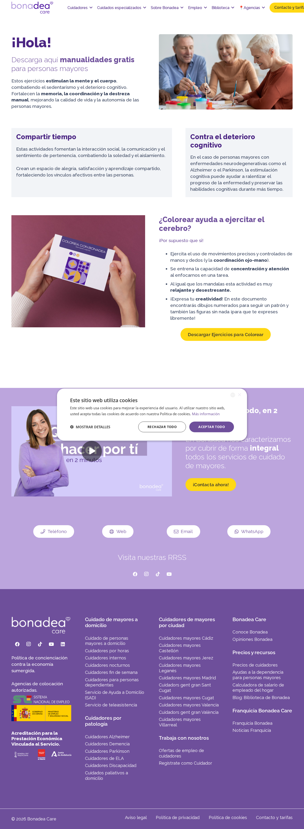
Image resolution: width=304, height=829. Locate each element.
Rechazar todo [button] (162, 426)
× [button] (239, 394)
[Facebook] (135, 574)
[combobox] (232, 395)
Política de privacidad (178, 817)
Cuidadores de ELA (104, 758)
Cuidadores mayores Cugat (186, 697)
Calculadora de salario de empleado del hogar (258, 687)
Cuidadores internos (105, 657)
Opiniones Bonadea (252, 639)
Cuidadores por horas (107, 650)
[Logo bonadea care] (32, 8)
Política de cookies (228, 817)
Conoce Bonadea (250, 631)
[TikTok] (157, 574)
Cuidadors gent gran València (188, 712)
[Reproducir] (91, 451)
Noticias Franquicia (252, 730)
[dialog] (152, 415)
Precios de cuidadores (255, 664)
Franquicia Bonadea (252, 723)
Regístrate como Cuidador (185, 763)
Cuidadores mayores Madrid (187, 677)
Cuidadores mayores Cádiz (186, 638)
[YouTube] (169, 574)
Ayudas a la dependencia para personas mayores (258, 675)
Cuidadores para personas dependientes (112, 682)
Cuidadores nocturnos (107, 665)
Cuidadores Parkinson (107, 751)
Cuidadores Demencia (107, 743)
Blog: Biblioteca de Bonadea (261, 697)
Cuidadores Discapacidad (110, 765)
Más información (206, 413)
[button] (91, 7)
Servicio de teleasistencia (111, 704)
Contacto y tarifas (274, 817)
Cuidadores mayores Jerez (186, 657)
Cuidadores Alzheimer (107, 736)
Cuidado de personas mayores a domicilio (106, 641)
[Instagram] (146, 574)
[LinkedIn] (62, 644)
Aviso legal (136, 817)
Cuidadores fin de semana (111, 672)
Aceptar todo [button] (211, 426)
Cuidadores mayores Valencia (189, 704)
